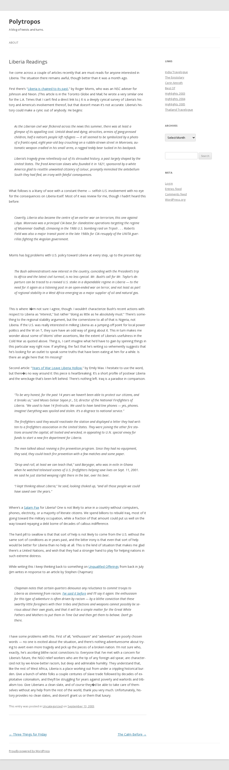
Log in (169, 183)
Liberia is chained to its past (48, 89)
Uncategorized (53, 706)
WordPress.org (175, 200)
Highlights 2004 (175, 99)
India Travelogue (176, 72)
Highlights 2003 (175, 93)
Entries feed (173, 189)
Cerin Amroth (174, 83)
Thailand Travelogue (179, 110)
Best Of (170, 88)
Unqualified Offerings (104, 566)
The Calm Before (132, 734)
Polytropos (24, 21)
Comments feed (176, 194)
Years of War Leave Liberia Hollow (57, 368)
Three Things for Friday (28, 734)
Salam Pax (31, 507)
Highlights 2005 (175, 104)
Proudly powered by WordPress (29, 751)
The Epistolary (174, 77)
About (13, 43)
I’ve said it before (74, 593)
